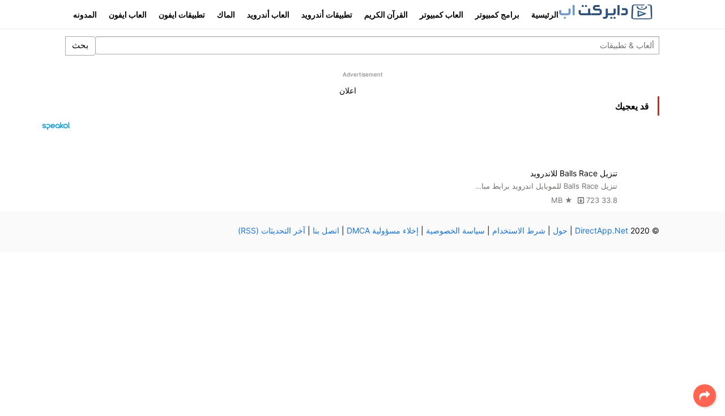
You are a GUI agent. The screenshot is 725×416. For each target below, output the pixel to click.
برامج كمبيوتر (497, 14)
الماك (226, 14)
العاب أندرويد (268, 14)
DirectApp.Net (601, 230)
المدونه (85, 14)
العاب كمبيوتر (441, 14)
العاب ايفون (128, 14)
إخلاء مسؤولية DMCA (383, 230)
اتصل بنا (326, 230)
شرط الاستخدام (518, 230)
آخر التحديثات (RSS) (271, 230)
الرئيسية (544, 14)
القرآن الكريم (386, 14)
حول (560, 230)
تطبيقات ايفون (182, 14)
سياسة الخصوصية (455, 230)
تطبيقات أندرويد (326, 14)
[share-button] (704, 395)
